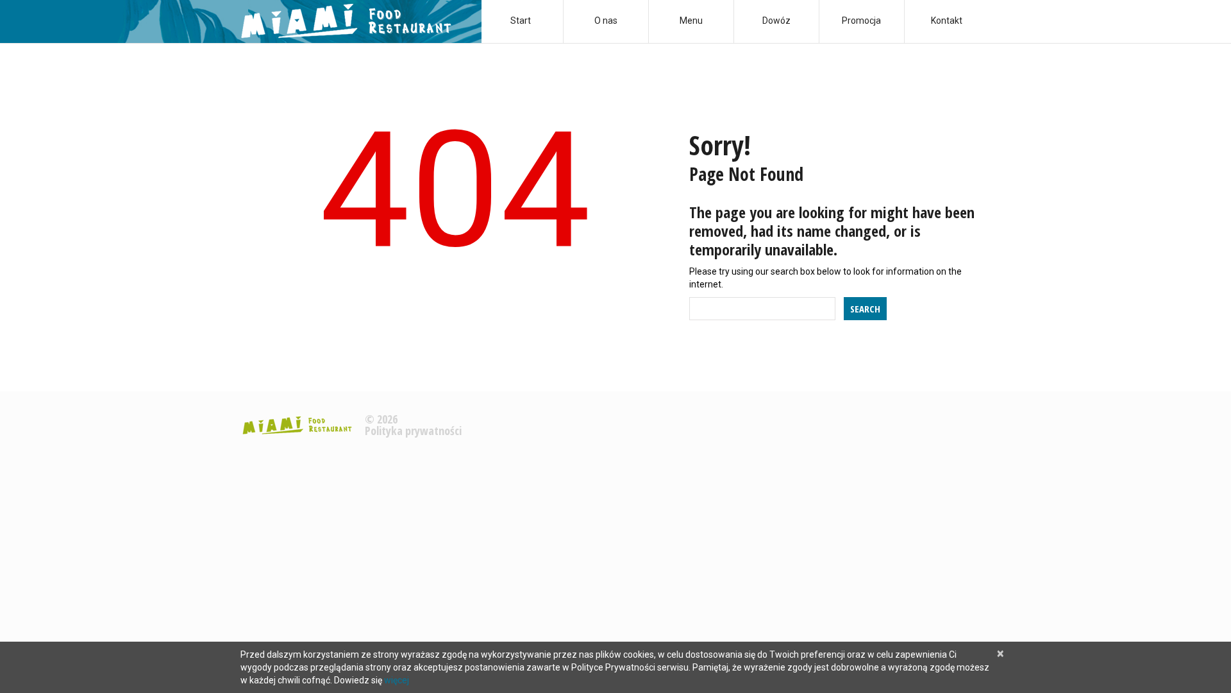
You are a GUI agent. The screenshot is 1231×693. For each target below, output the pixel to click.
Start (520, 20)
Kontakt (946, 20)
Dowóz (776, 20)
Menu (691, 20)
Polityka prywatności (413, 430)
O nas (605, 20)
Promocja (861, 20)
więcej (396, 680)
